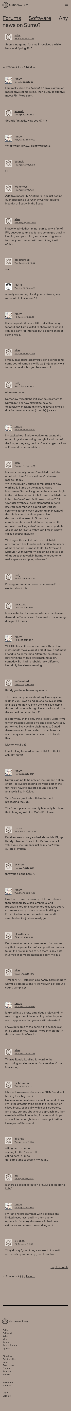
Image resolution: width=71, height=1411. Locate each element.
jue (16, 1175)
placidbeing (22, 934)
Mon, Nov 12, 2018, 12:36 (25, 831)
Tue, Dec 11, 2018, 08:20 (24, 868)
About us (7, 1356)
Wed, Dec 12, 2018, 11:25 (25, 893)
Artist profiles (9, 1359)
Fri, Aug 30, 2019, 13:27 (24, 1179)
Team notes (8, 1366)
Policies (6, 1375)
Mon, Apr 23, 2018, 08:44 (25, 82)
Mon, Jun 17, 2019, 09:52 (25, 1007)
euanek (19, 111)
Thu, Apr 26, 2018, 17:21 (25, 190)
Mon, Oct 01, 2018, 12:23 (25, 579)
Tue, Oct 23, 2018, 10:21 (24, 774)
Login (5, 1393)
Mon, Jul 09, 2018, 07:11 (25, 430)
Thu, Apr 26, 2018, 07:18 (25, 165)
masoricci (20, 604)
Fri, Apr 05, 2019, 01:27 (24, 937)
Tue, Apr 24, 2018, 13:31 (24, 115)
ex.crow (19, 864)
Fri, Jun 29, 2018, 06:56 (24, 317)
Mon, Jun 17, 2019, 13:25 (25, 1054)
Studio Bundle (10, 1346)
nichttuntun (22, 1083)
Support (7, 1372)
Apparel (7, 1349)
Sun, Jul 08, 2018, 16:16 (24, 387)
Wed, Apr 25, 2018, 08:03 (25, 140)
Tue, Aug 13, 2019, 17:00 (24, 1142)
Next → (30, 67)
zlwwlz (18, 828)
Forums (12, 18)
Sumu (6, 1343)
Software (40, 18)
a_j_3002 (20, 1241)
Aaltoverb (7, 1333)
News (5, 1362)
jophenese (21, 187)
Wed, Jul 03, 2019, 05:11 (24, 1086)
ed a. (17, 35)
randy (18, 79)
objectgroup (22, 260)
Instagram (8, 1382)
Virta (5, 1340)
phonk (18, 285)
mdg (17, 383)
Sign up (7, 1396)
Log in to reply (59, 1267)
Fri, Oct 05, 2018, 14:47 (24, 640)
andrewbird (22, 681)
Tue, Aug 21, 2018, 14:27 (25, 466)
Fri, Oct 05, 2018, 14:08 (24, 608)
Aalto (5, 1330)
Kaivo (5, 1337)
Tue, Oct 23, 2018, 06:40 (24, 685)
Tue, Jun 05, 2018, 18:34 (25, 263)
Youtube (7, 1385)
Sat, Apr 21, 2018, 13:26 (24, 39)
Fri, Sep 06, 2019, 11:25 (24, 1244)
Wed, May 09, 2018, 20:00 (25, 223)
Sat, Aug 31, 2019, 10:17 (24, 1208)
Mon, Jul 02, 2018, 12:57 (25, 354)
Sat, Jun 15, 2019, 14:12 (24, 974)
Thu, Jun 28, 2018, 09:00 (25, 288)
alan (17, 219)
